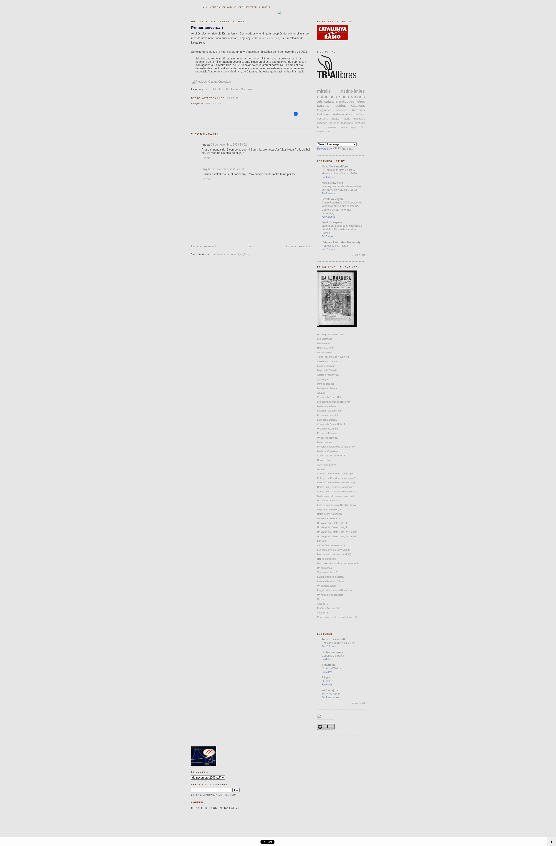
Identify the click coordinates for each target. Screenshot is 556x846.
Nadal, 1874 (323, 460)
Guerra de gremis (326, 464)
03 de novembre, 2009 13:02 (229, 144)
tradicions (323, 114)
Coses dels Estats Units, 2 (331, 424)
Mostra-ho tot (358, 255)
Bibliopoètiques (332, 652)
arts (320, 101)
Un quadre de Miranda (329, 500)
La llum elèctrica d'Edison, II (331, 581)
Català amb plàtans (327, 361)
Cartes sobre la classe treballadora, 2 (337, 491)
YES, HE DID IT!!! (217, 89)
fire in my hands (331, 693)
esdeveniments (342, 114)
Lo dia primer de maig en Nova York (336, 496)
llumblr (265, 7)
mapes (320, 131)
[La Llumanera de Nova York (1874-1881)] (337, 325)
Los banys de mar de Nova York (334, 401)
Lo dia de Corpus (326, 366)
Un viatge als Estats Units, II (332, 523)
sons (344, 96)
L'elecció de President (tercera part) (336, 482)
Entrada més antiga (298, 246)
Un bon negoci (324, 568)
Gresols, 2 (322, 603)
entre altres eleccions (265, 38)
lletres (360, 101)
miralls (324, 91)
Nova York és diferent (336, 166)
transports (358, 110)
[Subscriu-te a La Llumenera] (291, 116)
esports (355, 127)
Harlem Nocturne (241, 89)
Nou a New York (332, 182)
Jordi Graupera (332, 222)
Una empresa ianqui (327, 428)
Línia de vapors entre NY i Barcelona (336, 505)
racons (358, 96)
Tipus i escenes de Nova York (333, 357)
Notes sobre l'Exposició (329, 514)
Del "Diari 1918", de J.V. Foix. (339, 642)
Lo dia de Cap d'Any (327, 451)
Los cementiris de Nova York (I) (334, 550)
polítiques (213, 103)
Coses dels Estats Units (330, 397)
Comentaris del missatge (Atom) (231, 254)
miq (204, 169)
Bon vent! (322, 540)
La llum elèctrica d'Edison (330, 576)
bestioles (359, 118)
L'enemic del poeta (333, 655)
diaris (347, 118)
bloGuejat (328, 664)
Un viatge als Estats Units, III (332, 527)
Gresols (321, 599)
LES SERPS (329, 681)
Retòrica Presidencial (328, 608)
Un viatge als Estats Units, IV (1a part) (337, 532)
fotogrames (324, 110)
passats (323, 105)
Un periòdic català (326, 585)
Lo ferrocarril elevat (327, 388)
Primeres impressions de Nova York (336, 446)
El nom (227, 7)
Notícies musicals (326, 558)
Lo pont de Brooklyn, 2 (329, 509)
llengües (360, 123)
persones (342, 110)
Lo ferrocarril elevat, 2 (328, 518)
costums (322, 118)
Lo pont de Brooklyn (327, 370)
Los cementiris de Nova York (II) (334, 554)
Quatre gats (323, 379)
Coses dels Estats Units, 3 (331, 455)
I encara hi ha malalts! (328, 415)
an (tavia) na (330, 690)
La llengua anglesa (327, 419)
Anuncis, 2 (322, 469)
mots (327, 131)
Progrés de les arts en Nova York (334, 590)
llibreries (334, 123)
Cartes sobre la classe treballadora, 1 (337, 487)
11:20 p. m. (232, 98)
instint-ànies (352, 91)
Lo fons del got (325, 352)
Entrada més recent (203, 246)
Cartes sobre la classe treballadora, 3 (337, 617)
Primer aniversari (207, 27)
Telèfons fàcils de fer (328, 572)
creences (344, 127)
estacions (327, 96)
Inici (251, 246)
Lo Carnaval (323, 343)
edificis (360, 114)
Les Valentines (324, 339)
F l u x (326, 677)
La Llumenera (210, 7)
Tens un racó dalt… (335, 639)
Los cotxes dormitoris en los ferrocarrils (338, 563)
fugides (340, 105)
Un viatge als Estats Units (330, 334)
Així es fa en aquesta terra (331, 545)
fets (363, 127)
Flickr (238, 7)
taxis (320, 127)
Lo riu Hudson (324, 442)
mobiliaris (347, 123)
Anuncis (321, 393)
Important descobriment (329, 410)
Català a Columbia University (341, 242)
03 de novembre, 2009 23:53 (226, 169)
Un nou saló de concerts (330, 595)
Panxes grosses (325, 383)
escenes (322, 123)
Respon (206, 157)
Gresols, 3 (322, 612)
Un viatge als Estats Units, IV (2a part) (337, 536)
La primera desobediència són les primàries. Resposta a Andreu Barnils (342, 229)
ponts (335, 118)
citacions (358, 105)
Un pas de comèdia (327, 437)
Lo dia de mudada (326, 406)
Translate (347, 148)
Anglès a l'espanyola (328, 375)
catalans (330, 101)
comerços (330, 127)
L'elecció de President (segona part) (336, 478)
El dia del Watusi (331, 668)
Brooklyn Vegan (332, 199)
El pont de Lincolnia (327, 433)
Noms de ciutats (325, 348)
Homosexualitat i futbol (335, 245)
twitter (251, 7)
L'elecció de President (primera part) (336, 473)
